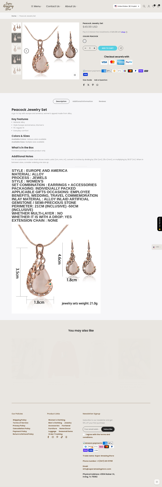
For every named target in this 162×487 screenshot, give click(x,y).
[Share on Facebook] (84, 85)
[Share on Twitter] (88, 85)
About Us (70, 6)
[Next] (75, 51)
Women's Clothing (56, 420)
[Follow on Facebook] (48, 437)
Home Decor (65, 428)
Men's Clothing (55, 423)
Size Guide (87, 80)
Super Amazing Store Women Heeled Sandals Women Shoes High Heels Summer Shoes (133, 384)
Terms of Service (20, 423)
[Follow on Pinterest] (57, 437)
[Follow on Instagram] (53, 437)
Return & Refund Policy (23, 434)
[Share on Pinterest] (93, 85)
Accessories (53, 426)
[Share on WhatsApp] (97, 85)
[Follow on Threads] (66, 437)
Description (61, 101)
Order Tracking (55, 434)
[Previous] (26, 51)
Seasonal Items (66, 431)
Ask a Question (100, 80)
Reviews (102, 101)
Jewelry (68, 423)
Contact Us (53, 6)
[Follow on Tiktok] (62, 437)
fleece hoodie (54, 382)
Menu (37, 6)
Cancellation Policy (21, 428)
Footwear (66, 426)
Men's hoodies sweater (94, 382)
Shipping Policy (19, 420)
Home (14, 16)
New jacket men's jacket (23, 382)
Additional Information (83, 101)
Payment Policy (20, 431)
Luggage (52, 431)
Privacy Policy (19, 426)
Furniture (52, 428)
